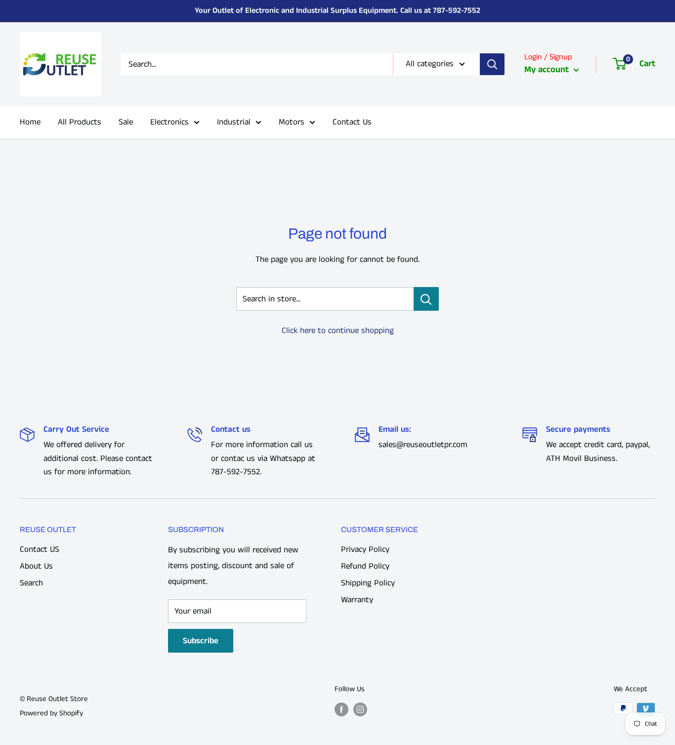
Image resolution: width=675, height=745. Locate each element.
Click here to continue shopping (338, 330)
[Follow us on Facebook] (341, 709)
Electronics (169, 122)
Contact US (39, 549)
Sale (126, 122)
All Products (79, 122)
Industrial (234, 122)
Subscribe (200, 641)
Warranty (357, 600)
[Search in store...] (426, 299)
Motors (291, 122)
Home (30, 122)
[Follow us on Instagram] (360, 709)
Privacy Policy (365, 549)
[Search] (492, 64)
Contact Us (352, 122)
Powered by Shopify (51, 713)
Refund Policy (365, 566)
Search (31, 583)
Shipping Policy (368, 583)
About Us (36, 566)
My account (547, 69)
